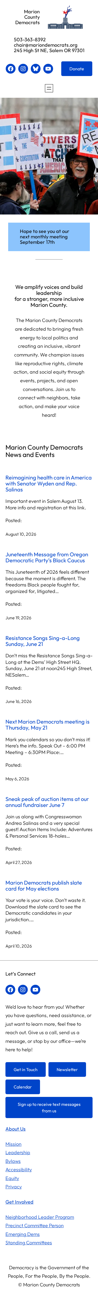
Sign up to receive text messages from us (49, 1107)
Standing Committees (28, 1242)
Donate (76, 68)
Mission (13, 1144)
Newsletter (67, 1069)
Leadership (17, 1152)
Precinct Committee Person (34, 1225)
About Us (15, 1129)
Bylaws (13, 1161)
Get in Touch (26, 1069)
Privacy (13, 1187)
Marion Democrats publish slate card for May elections (43, 886)
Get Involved (19, 1202)
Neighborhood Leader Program (39, 1217)
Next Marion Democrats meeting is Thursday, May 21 (47, 725)
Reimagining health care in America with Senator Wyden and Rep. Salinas (48, 484)
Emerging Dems (22, 1234)
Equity (12, 1178)
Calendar (23, 1087)
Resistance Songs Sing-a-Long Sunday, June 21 (42, 641)
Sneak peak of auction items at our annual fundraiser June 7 (47, 802)
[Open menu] (49, 88)
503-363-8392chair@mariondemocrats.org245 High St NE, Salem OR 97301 (49, 44)
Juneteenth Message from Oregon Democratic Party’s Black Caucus (46, 557)
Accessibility (18, 1169)
